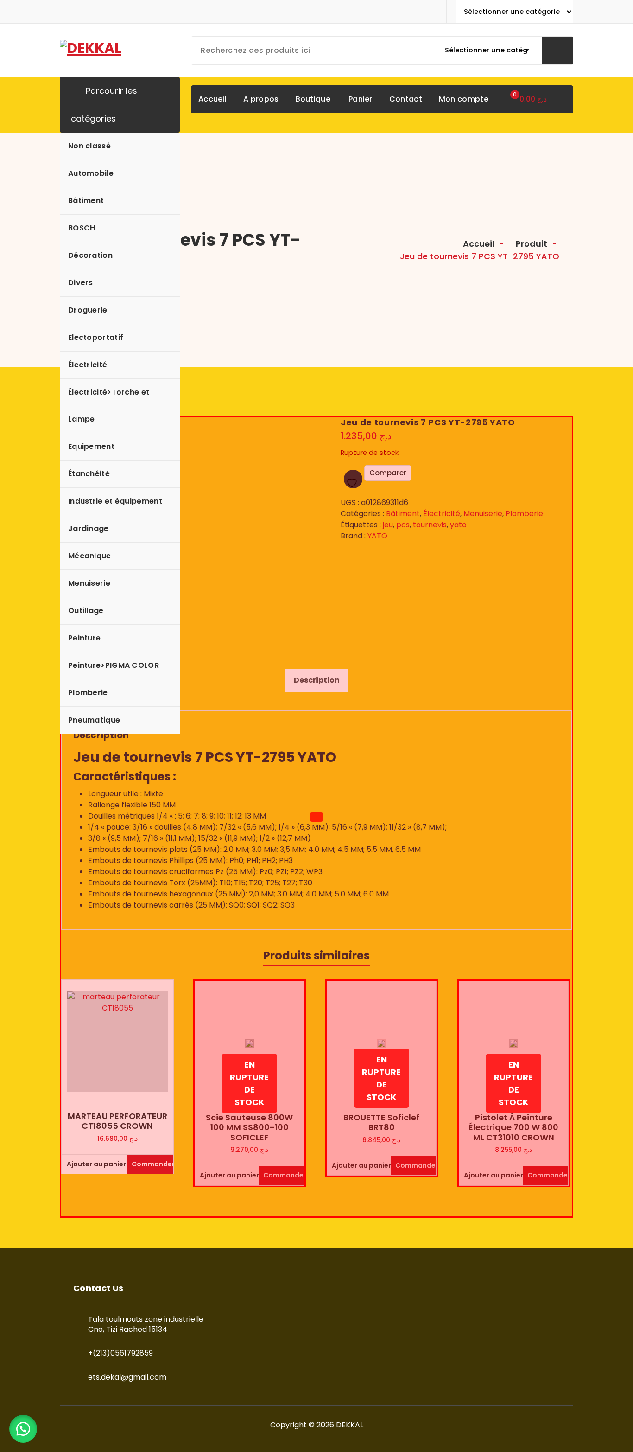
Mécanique (89, 555)
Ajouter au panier (94, 1164)
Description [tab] (317, 680)
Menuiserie (89, 583)
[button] (23, 1429)
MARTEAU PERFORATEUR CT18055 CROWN (117, 1121)
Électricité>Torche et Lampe (108, 405)
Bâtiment (86, 200)
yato (458, 524)
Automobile (91, 173)
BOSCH (81, 228)
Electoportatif (95, 337)
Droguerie (88, 310)
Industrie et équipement (115, 501)
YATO (377, 536)
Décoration (90, 255)
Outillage (86, 610)
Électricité (87, 364)
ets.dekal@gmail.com (127, 1377)
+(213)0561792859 (120, 1353)
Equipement (91, 446)
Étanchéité (89, 473)
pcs (403, 524)
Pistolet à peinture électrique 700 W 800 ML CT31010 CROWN (513, 1128)
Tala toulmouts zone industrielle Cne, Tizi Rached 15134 (145, 1324)
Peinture (84, 638)
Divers (80, 282)
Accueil (477, 243)
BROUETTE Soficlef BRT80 (381, 1122)
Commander (152, 1164)
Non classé (89, 146)
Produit (530, 243)
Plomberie (88, 692)
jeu (388, 524)
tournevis (430, 524)
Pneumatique (94, 720)
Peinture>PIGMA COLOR (113, 665)
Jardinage (88, 528)
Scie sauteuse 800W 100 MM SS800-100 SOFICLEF (249, 1128)
